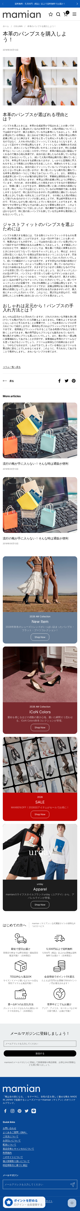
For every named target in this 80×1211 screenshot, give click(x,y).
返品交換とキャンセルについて (18, 1148)
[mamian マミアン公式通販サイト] (22, 14)
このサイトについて (13, 1157)
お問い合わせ (9, 1128)
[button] (58, 14)
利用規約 (7, 1152)
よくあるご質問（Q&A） (15, 1132)
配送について (9, 1144)
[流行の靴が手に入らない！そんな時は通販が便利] (40, 430)
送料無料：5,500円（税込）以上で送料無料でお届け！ (40, 4)
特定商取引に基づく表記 (15, 1165)
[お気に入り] (50, 14)
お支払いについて (12, 1140)
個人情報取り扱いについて (16, 1161)
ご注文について (10, 1136)
